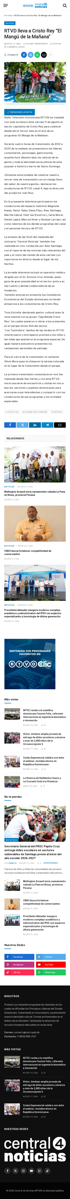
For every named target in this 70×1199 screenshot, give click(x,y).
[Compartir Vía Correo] (44, 55)
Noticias (10, 23)
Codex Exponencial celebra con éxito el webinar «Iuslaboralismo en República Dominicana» (43, 761)
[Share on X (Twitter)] (30, 55)
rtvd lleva (56, 412)
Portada (8, 15)
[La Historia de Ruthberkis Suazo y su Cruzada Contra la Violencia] (12, 782)
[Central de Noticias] (35, 5)
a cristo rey (12, 412)
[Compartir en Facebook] (24, 55)
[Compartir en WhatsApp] (37, 55)
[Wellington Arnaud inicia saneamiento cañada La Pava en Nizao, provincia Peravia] (35, 464)
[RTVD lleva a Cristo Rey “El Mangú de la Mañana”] (35, 101)
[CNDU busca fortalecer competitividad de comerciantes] (35, 524)
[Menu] (5, 5)
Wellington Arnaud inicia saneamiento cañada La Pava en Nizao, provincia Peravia (44, 884)
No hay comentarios (37, 44)
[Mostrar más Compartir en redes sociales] (50, 55)
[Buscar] (64, 5)
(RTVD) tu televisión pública (49, 1190)
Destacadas (11, 840)
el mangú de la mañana (35, 412)
